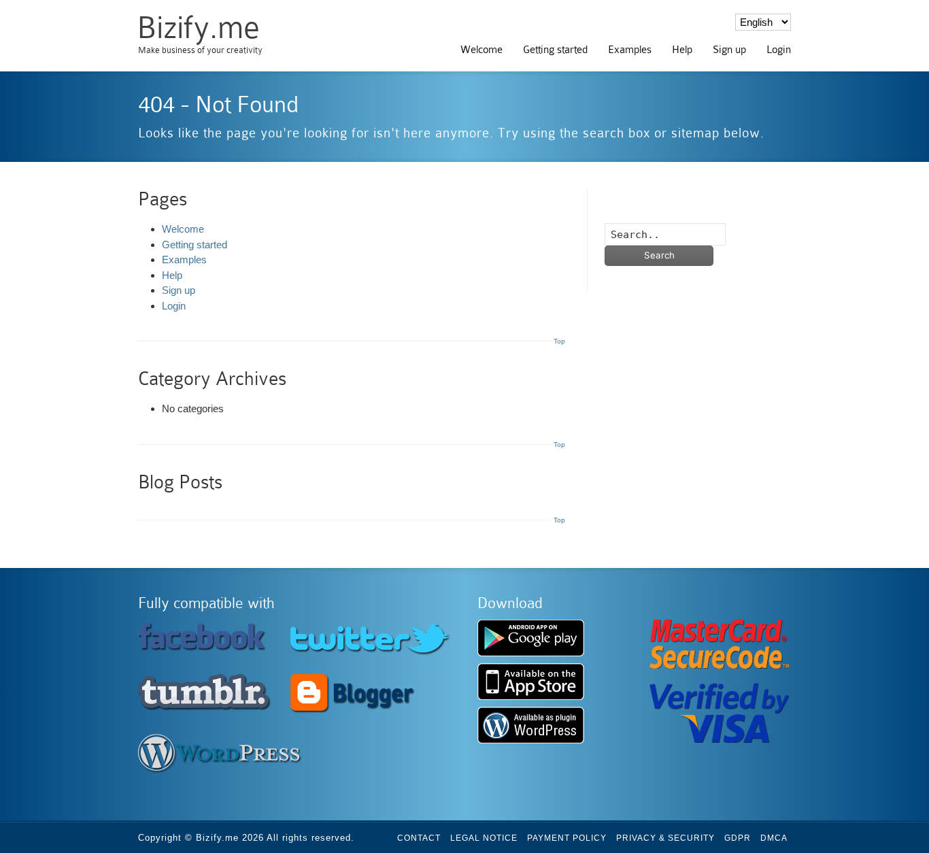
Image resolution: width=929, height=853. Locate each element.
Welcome (481, 50)
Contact (419, 838)
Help (682, 50)
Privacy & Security (665, 838)
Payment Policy (567, 838)
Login (778, 50)
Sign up (729, 50)
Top (559, 341)
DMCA (774, 838)
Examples (630, 50)
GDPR (737, 838)
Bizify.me (198, 27)
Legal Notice (484, 838)
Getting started (555, 50)
